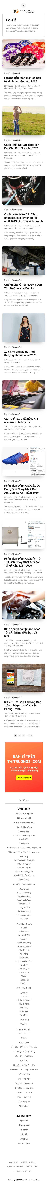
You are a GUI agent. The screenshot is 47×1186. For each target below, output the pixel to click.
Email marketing (24, 893)
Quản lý (24, 939)
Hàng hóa (24, 996)
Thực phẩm (24, 1106)
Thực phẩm (24, 1125)
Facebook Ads (24, 896)
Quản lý (24, 993)
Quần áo (24, 1121)
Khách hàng (24, 1004)
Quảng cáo (24, 889)
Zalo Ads (24, 919)
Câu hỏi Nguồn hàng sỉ (24, 875)
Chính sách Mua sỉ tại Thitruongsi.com (24, 852)
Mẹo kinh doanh (15, 1167)
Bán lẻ (24, 928)
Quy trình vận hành (24, 961)
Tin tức (24, 976)
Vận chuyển (24, 969)
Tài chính (24, 965)
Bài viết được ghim (24, 814)
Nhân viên (24, 958)
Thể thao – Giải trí (24, 1093)
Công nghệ (24, 1042)
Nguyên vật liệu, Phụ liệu (24, 1065)
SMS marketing (24, 911)
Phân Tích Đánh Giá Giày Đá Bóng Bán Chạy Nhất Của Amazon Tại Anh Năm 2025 (22, 489)
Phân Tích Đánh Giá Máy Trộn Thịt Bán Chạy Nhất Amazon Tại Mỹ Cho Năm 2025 (23, 562)
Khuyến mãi (24, 880)
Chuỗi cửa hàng (24, 943)
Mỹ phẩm (24, 1139)
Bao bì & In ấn (24, 1033)
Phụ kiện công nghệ (24, 1083)
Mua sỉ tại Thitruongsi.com (24, 884)
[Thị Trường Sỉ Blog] (23, 19)
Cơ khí (24, 1038)
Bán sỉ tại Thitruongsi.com (24, 836)
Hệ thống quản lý (24, 1000)
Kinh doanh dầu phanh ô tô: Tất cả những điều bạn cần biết (22, 633)
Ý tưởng (18, 88)
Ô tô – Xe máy (24, 1079)
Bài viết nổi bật (20, 86)
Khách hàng (24, 950)
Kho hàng (24, 954)
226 (30, 735)
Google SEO (24, 904)
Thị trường (19, 573)
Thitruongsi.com (24, 915)
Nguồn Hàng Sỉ (32, 643)
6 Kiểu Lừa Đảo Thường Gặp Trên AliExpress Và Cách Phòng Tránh (22, 705)
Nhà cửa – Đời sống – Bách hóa (24, 1070)
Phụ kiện (24, 1130)
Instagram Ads (24, 908)
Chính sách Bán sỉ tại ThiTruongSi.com (24, 848)
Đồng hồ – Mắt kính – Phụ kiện (24, 1047)
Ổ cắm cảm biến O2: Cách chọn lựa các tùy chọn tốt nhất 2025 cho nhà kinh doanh (23, 218)
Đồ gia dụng (24, 1143)
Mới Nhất (13, 1162)
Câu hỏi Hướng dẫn (24, 872)
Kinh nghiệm (32, 86)
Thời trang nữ (20, 155)
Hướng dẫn (24, 832)
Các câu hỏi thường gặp (24, 860)
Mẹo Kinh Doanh (11, 295)
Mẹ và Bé (24, 1061)
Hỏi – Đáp (24, 857)
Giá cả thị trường (21, 293)
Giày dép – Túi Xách (24, 1056)
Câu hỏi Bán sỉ (24, 868)
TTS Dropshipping (22, 1171)
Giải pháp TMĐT (24, 988)
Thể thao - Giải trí (21, 500)
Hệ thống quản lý (24, 946)
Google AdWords (24, 900)
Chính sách (24, 839)
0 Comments (28, 88)
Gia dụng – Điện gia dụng (24, 1052)
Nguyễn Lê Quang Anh (13, 73)
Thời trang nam (24, 1097)
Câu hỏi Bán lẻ (24, 864)
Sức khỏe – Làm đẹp (24, 1088)
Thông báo (24, 843)
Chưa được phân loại (23, 641)
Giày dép (24, 1134)
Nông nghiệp (24, 1074)
